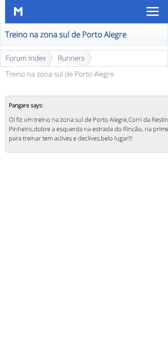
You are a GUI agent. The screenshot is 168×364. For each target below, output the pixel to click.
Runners (71, 58)
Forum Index (26, 58)
